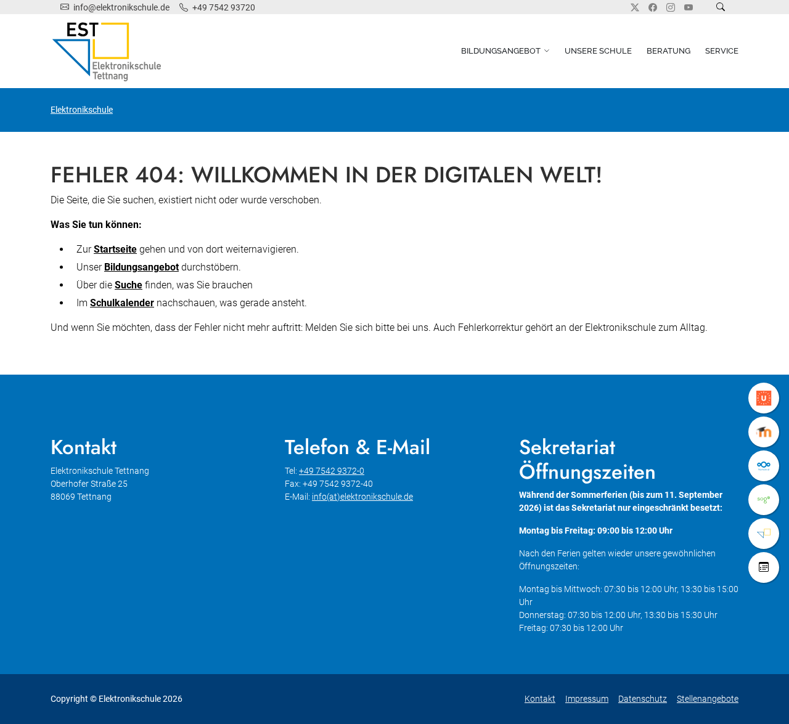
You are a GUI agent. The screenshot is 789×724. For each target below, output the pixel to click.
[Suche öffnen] (721, 7)
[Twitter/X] (635, 7)
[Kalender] (763, 567)
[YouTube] (688, 7)
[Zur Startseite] (109, 51)
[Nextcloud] (763, 465)
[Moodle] (763, 432)
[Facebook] (652, 7)
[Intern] (763, 533)
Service (721, 50)
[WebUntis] (763, 398)
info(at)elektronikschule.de (362, 497)
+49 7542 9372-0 (331, 471)
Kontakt (540, 699)
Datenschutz (642, 699)
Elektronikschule (82, 110)
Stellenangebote (707, 699)
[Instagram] (670, 7)
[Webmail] (763, 499)
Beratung (668, 50)
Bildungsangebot (501, 50)
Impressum (586, 699)
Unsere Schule (598, 50)
